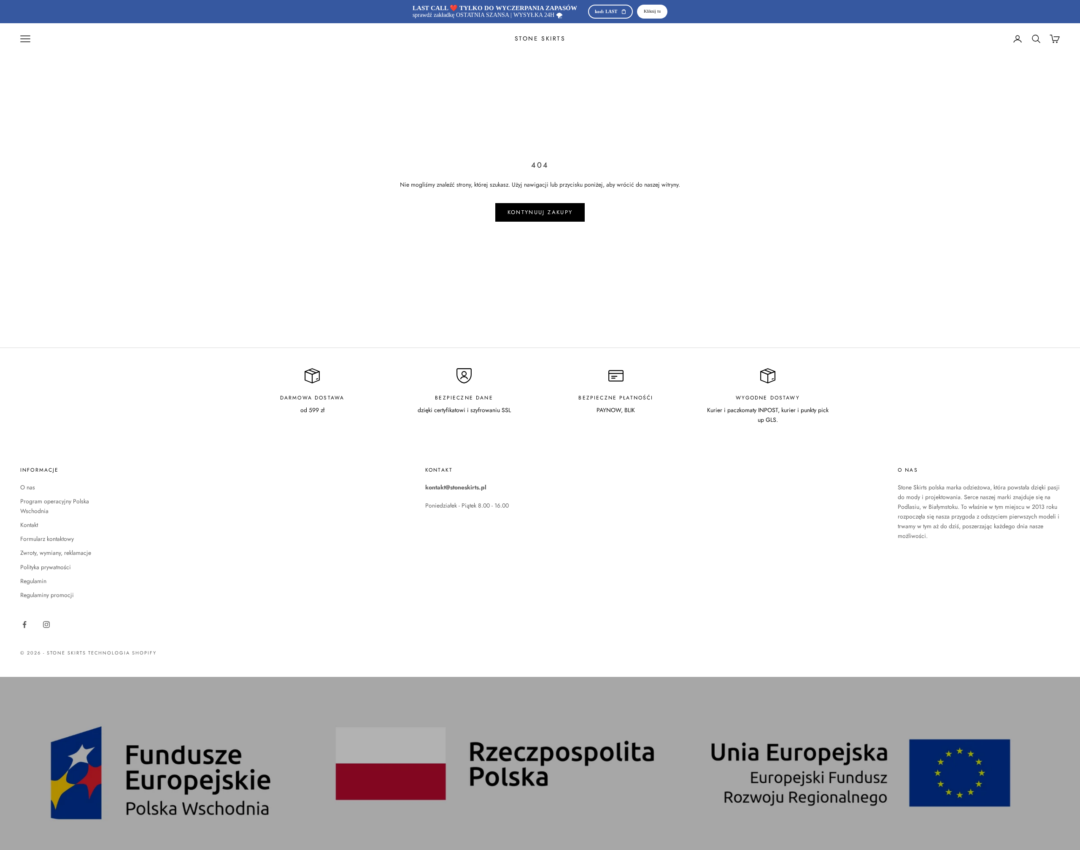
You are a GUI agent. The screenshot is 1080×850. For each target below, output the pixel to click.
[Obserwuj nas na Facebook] (24, 624)
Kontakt (29, 525)
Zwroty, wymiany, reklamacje (55, 553)
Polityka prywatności (45, 567)
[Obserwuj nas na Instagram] (46, 624)
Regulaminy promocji (47, 595)
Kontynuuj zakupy (540, 212)
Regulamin (33, 581)
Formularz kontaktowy (47, 539)
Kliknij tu (652, 11)
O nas (27, 487)
